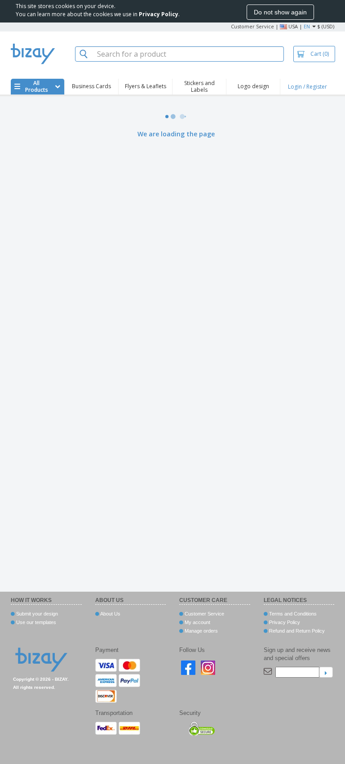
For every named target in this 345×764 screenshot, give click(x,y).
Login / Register (307, 86)
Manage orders (200, 631)
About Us (109, 613)
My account (196, 622)
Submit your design (36, 613)
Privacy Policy (284, 622)
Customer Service (252, 26)
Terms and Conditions (292, 613)
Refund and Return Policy (296, 631)
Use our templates (35, 622)
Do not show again (280, 12)
